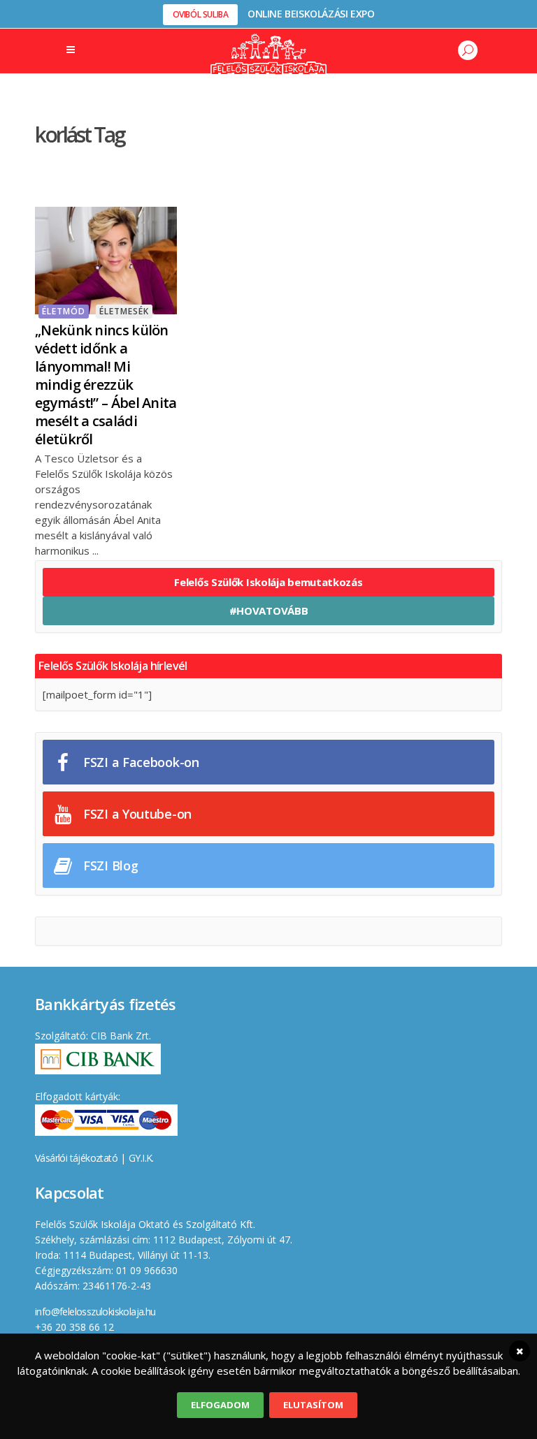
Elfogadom (220, 1404)
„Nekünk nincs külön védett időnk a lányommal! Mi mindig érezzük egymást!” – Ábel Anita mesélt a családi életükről (106, 384)
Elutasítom (313, 1404)
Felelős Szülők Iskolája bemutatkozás (268, 582)
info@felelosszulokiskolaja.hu (95, 1311)
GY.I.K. (141, 1157)
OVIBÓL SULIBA (201, 14)
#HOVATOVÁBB (268, 611)
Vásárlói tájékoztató (76, 1157)
